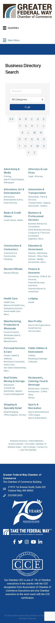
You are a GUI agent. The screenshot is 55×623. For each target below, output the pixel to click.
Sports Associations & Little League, (38, 413)
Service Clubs (34, 331)
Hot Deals (29, 444)
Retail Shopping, (11, 412)
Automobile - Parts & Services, (37, 198)
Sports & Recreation (34, 406)
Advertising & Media (12, 171)
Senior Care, (9, 364)
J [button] (43, 125)
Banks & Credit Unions (12, 214)
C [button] (32, 119)
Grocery (22, 415)
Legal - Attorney (35, 176)
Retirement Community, (14, 361)
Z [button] (34, 152)
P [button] (26, 139)
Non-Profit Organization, (39, 325)
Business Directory (18, 441)
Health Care (11, 298)
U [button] (25, 146)
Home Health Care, (12, 311)
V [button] (31, 146)
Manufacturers (10, 341)
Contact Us (42, 447)
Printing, (7, 176)
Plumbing (8, 259)
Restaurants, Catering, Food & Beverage (38, 381)
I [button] (37, 125)
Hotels (31, 302)
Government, (34, 262)
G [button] (26, 125)
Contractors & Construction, (10, 254)
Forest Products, (11, 332)
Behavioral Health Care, (14, 305)
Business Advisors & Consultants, (37, 225)
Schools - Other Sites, (38, 256)
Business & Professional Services (35, 216)
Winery (31, 397)
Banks (20, 220)
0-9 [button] (11, 119)
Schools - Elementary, (37, 253)
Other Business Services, (39, 229)
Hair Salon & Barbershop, (15, 367)
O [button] (19, 139)
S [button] (44, 139)
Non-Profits (35, 321)
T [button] (19, 146)
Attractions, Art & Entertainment (14, 191)
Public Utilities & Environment (37, 350)
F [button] (20, 125)
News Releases (36, 441)
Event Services (10, 202)
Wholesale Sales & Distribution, (12, 336)
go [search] (29, 107)
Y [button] (28, 152)
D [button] (38, 119)
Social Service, (34, 328)
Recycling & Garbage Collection (37, 360)
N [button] (41, 132)
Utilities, (32, 355)
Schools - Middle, (36, 259)
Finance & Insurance (34, 271)
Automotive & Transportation (37, 191)
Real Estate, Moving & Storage (14, 379)
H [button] (32, 125)
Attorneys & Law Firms (37, 171)
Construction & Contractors (12, 247)
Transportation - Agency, (39, 202)
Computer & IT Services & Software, (39, 234)
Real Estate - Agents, (13, 391)
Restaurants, (34, 388)
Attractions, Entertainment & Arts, (13, 198)
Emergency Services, (13, 308)
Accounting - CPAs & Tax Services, (39, 278)
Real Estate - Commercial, (9, 386)
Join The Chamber (28, 450)
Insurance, (32, 285)
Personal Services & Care (14, 350)
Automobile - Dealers (37, 206)
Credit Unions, (10, 220)
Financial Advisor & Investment (37, 290)
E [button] (43, 119)
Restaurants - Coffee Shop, (37, 393)
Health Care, (9, 302)
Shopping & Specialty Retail (13, 406)
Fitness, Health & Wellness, (11, 357)
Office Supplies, (11, 415)
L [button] (28, 132)
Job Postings (29, 447)
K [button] (22, 132)
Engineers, (33, 238)
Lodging (33, 298)
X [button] (44, 146)
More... (41, 238)
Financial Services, (36, 282)
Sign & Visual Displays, (14, 179)
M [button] (34, 132)
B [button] (26, 119)
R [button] (38, 139)
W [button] (38, 146)
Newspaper (9, 182)
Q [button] (32, 139)
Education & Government (35, 247)
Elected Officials (13, 269)
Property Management (14, 394)
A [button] (20, 119)
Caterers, (44, 388)
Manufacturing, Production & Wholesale (12, 325)
